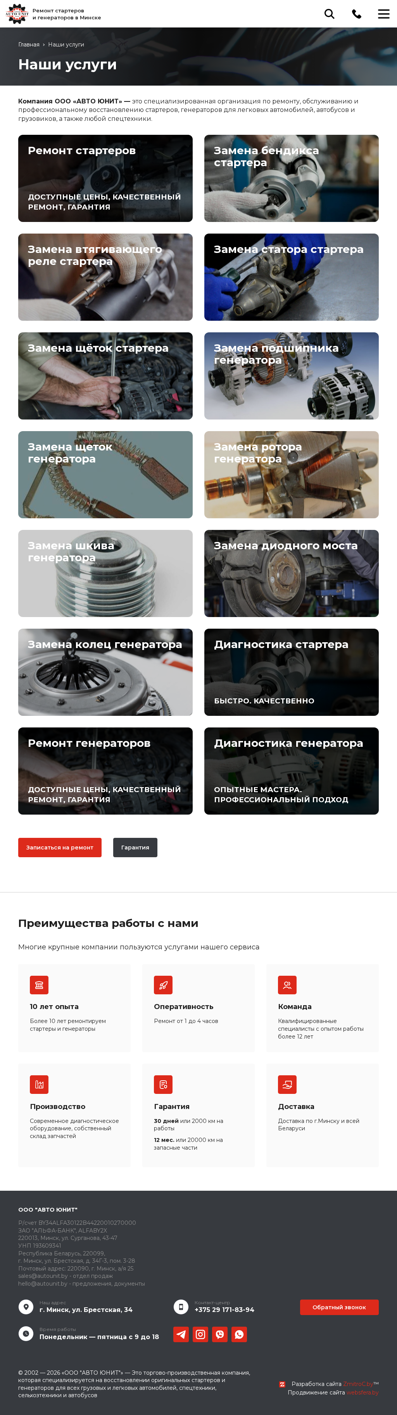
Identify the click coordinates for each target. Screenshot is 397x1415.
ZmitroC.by (358, 1384)
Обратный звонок (339, 1307)
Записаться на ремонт (59, 847)
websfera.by (363, 1392)
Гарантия (135, 847)
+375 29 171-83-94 (224, 1310)
